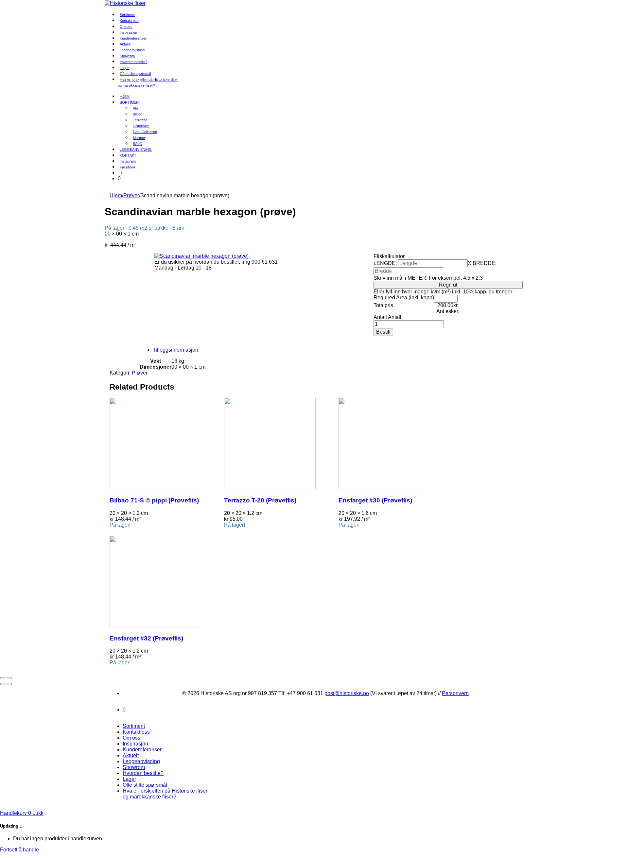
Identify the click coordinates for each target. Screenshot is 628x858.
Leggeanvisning (141, 761)
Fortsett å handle (19, 849)
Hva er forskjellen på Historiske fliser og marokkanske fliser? (148, 82)
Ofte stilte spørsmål (145, 785)
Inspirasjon (135, 743)
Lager (129, 779)
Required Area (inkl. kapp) (404, 297)
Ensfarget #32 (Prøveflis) (146, 638)
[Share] (9, 678)
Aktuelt (131, 755)
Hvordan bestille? (133, 62)
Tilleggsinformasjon (175, 350)
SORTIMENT (130, 102)
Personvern (455, 693)
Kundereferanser (133, 38)
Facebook (128, 167)
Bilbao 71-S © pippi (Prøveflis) (154, 500)
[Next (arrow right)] (9, 684)
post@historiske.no (346, 693)
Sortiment (134, 726)
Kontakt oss (136, 732)
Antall (380, 317)
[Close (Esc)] (2, 678)
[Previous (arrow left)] (2, 684)
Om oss (131, 738)
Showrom (134, 767)
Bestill (383, 332)
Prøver (131, 195)
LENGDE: (385, 263)
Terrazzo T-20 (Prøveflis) (260, 500)
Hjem (116, 195)
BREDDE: (485, 263)
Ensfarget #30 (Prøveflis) (375, 500)
